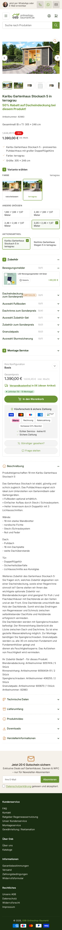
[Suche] (55, 25)
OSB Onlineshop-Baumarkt (35, 920)
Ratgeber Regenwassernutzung (20, 816)
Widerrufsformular (13, 878)
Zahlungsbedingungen (15, 874)
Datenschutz (9, 898)
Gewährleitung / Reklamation (18, 829)
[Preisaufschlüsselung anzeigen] (55, 366)
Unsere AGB (9, 894)
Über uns (7, 845)
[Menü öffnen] (5, 15)
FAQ (4, 808)
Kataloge (7, 849)
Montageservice (11, 825)
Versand (7, 869)
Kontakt (6, 812)
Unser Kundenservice (14, 820)
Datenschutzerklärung (18, 786)
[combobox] (31, 25)
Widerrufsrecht (11, 902)
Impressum (8, 906)
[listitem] (40, 4)
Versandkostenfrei (20, 385)
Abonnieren (50, 779)
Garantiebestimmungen (15, 865)
